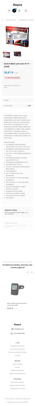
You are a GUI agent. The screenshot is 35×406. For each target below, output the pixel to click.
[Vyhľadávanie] (9, 11)
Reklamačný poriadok (17, 385)
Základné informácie (17, 346)
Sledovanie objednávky (17, 373)
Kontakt (17, 355)
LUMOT (26, 402)
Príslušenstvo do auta (26, 20)
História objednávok (17, 370)
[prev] (27, 272)
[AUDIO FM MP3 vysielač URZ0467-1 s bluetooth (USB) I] (17, 293)
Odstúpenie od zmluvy (17, 389)
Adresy (17, 367)
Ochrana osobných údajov (17, 352)
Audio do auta (11, 20)
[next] (31, 272)
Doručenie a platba (17, 382)
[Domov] (2, 20)
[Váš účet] (19, 11)
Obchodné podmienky (17, 349)
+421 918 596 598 (19, 333)
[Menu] (26, 11)
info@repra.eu (19, 329)
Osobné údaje (17, 364)
